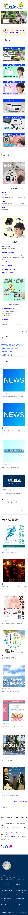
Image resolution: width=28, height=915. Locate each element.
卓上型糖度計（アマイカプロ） (9, 308)
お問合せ (3, 904)
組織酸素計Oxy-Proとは (10, 348)
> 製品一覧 (24, 331)
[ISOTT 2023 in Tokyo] (14, 744)
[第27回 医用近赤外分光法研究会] (14, 451)
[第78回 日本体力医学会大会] (14, 641)
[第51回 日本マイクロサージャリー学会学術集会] (14, 570)
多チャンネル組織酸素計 (9, 265)
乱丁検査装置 (5, 319)
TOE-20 (3, 201)
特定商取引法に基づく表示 (6, 899)
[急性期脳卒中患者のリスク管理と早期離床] (14, 380)
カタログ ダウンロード (6, 891)
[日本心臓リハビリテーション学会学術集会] (14, 710)
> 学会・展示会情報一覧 (20, 801)
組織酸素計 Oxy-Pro (8, 252)
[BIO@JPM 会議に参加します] (14, 485)
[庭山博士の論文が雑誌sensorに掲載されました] (14, 414)
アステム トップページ (6, 885)
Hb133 (7, 272)
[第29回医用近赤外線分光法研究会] (14, 676)
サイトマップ (19, 904)
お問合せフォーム (14, 837)
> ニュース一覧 (23, 510)
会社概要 (18, 884)
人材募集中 (4, 807)
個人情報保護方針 (20, 898)
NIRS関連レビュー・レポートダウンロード (21, 893)
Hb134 (3, 272)
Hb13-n (11, 272)
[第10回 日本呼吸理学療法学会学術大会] (14, 607)
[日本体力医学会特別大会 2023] (14, 778)
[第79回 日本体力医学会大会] (14, 536)
